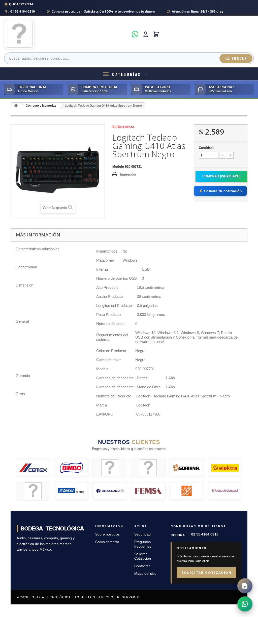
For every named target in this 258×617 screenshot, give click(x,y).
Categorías (126, 74)
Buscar (239, 58)
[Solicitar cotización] (244, 585)
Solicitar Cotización (206, 572)
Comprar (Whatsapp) (221, 176)
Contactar (142, 566)
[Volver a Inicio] (16, 106)
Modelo (118, 167)
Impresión (128, 174)
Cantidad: (206, 148)
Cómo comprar (107, 542)
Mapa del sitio (145, 573)
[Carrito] (156, 34)
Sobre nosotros (107, 534)
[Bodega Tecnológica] (66, 34)
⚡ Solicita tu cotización (220, 191)
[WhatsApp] (135, 34)
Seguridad (142, 534)
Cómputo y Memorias (41, 105)
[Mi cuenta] (145, 34)
